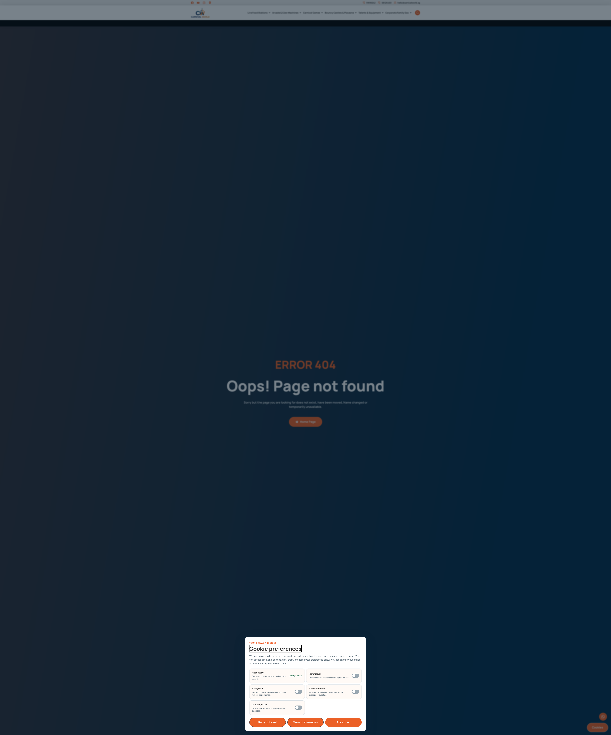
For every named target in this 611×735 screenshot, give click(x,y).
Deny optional (267, 722)
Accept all (343, 722)
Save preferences (305, 722)
